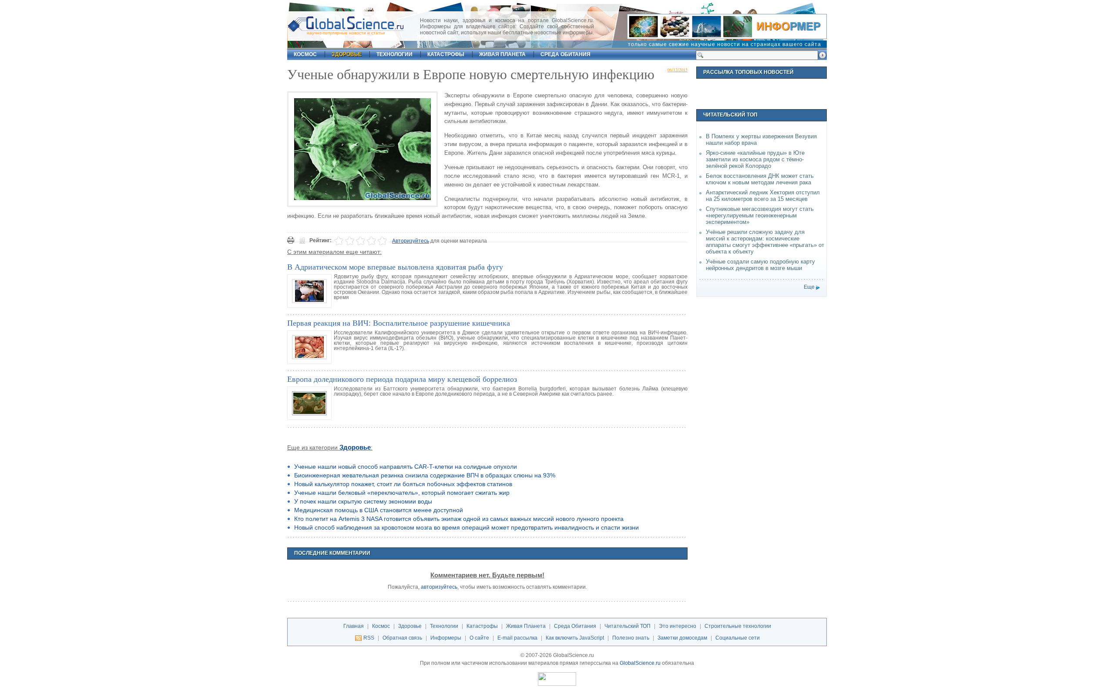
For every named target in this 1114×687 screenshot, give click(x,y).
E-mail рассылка (517, 638)
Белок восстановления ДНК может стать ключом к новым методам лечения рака (760, 179)
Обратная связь (402, 638)
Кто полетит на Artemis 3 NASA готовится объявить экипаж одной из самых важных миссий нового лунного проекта (459, 518)
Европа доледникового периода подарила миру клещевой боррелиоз (402, 379)
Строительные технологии (738, 626)
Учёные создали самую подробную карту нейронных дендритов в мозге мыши (760, 264)
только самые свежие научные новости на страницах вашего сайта (724, 44)
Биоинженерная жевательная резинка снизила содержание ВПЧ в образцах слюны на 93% (424, 475)
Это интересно (677, 626)
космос (305, 54)
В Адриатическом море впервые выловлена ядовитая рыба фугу (395, 266)
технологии (394, 54)
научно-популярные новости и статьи (346, 32)
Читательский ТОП (627, 626)
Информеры (445, 638)
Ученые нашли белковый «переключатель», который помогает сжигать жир (402, 492)
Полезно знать (630, 638)
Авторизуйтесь (410, 241)
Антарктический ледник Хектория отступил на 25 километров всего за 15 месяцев (763, 195)
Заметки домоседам (682, 638)
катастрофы (445, 54)
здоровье (347, 54)
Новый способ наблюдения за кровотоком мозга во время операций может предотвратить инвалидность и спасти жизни (466, 527)
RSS (368, 638)
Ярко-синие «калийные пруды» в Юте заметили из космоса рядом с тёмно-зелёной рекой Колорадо (755, 159)
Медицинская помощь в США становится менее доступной (378, 510)
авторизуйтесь (439, 587)
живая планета (502, 54)
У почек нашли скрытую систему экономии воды (363, 501)
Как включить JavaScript (575, 638)
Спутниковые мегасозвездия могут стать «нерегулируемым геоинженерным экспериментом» (760, 215)
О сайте (479, 638)
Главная (353, 626)
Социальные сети (737, 638)
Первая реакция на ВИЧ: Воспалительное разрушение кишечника (398, 322)
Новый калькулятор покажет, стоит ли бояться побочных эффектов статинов (403, 483)
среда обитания (565, 54)
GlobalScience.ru (640, 663)
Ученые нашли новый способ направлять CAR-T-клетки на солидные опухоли (405, 466)
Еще (809, 287)
